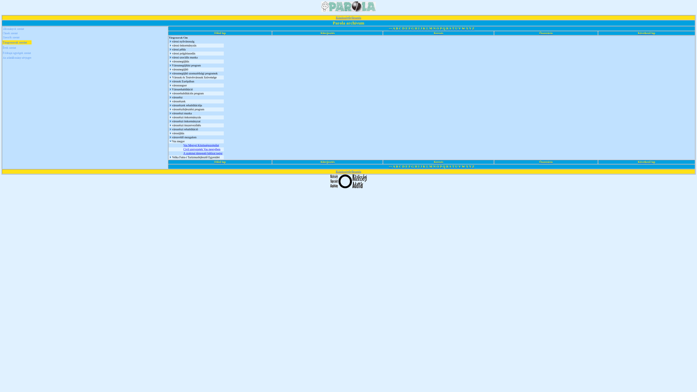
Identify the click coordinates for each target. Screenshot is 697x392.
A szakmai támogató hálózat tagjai (202, 153)
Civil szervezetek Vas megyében (201, 149)
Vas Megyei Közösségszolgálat (201, 145)
